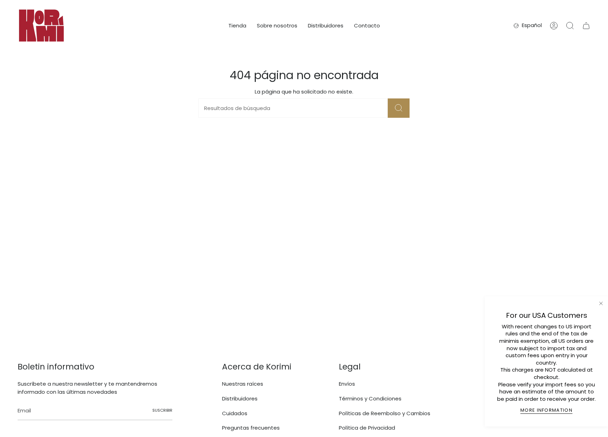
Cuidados (234, 413)
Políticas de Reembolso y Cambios (384, 413)
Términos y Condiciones (370, 398)
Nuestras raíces (242, 383)
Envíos (347, 383)
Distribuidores (240, 398)
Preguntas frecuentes (251, 427)
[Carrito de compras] (586, 26)
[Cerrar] (600, 303)
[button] (237, 25)
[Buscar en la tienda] (399, 108)
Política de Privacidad (367, 427)
